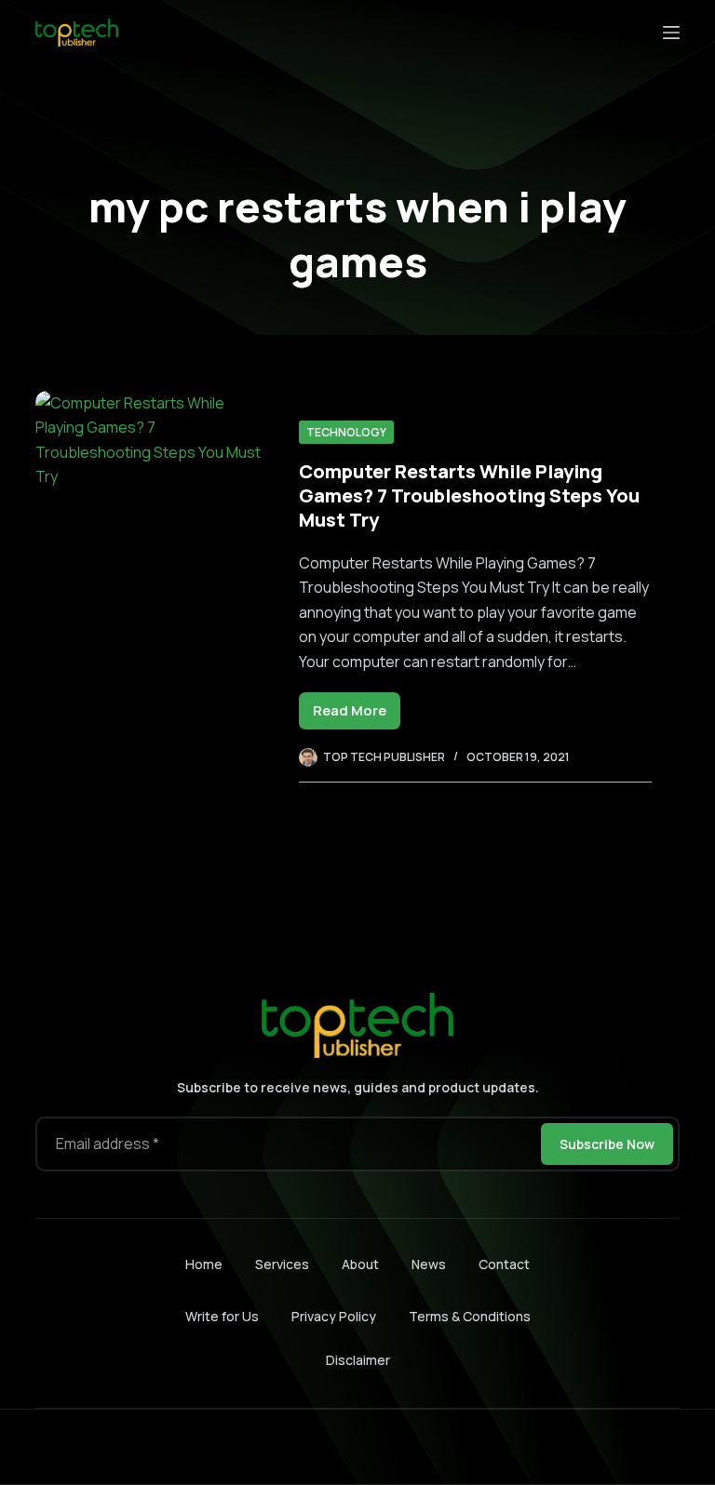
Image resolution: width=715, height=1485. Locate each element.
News (428, 1264)
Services (282, 1264)
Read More (356, 715)
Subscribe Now (607, 1144)
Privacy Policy (333, 1316)
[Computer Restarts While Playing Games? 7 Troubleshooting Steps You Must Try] (152, 600)
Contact (504, 1264)
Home (204, 1264)
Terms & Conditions (470, 1316)
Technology (346, 432)
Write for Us (222, 1316)
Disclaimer (358, 1360)
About (360, 1264)
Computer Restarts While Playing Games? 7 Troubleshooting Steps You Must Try (469, 495)
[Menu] (671, 32)
